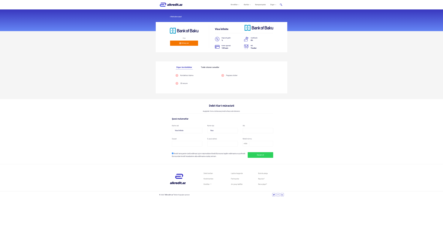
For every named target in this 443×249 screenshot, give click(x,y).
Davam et (260, 155)
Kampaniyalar (260, 5)
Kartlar (247, 5)
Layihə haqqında (237, 173)
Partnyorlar (235, 179)
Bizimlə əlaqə (263, 173)
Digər (272, 5)
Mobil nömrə (247, 139)
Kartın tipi (210, 126)
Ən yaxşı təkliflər (237, 184)
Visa (211, 130)
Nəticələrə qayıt (176, 17)
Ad (244, 126)
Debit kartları (208, 173)
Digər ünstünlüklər (184, 67)
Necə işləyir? (262, 184)
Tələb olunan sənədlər (210, 67)
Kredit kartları (208, 179)
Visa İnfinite (179, 130)
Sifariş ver (185, 43)
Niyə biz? (261, 179)
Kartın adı (175, 126)
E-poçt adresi (212, 139)
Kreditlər (234, 5)
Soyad (174, 139)
